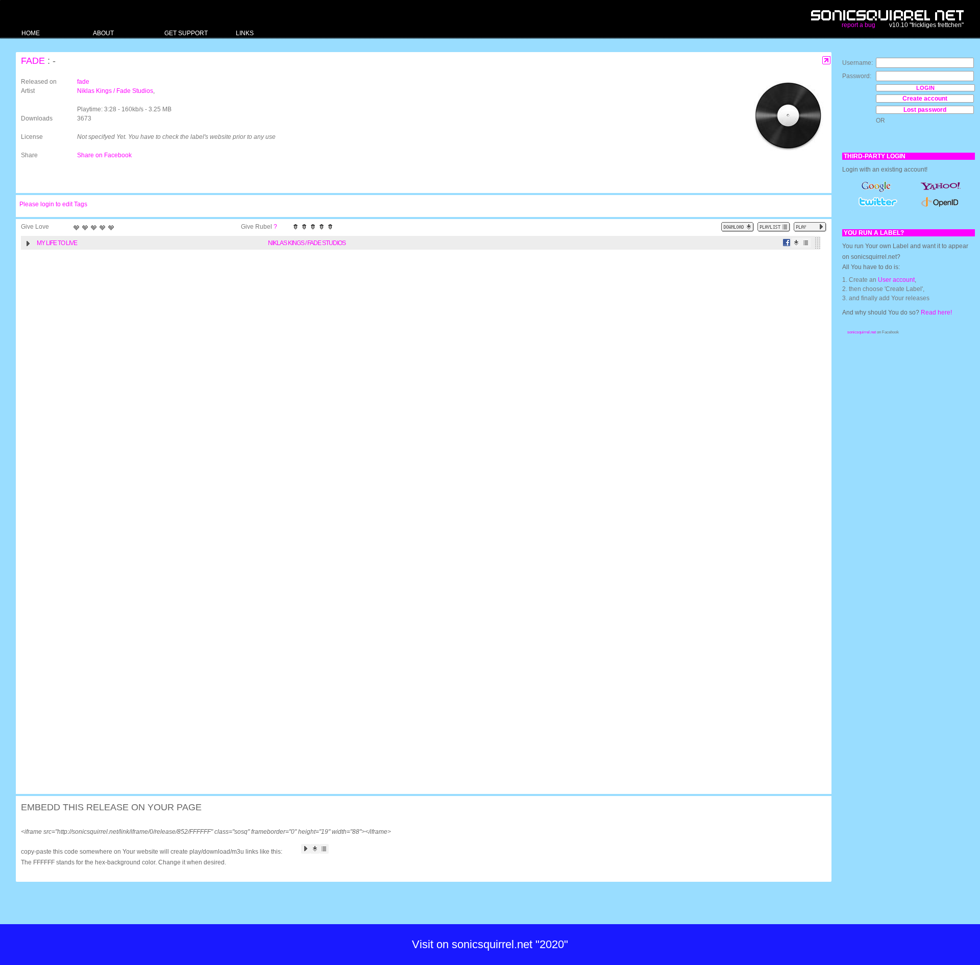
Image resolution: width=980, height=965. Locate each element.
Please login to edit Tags (53, 204)
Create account (924, 98)
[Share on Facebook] (787, 243)
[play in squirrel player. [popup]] (810, 227)
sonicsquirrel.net (861, 332)
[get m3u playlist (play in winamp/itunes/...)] (773, 227)
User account (896, 279)
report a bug (858, 25)
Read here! (936, 312)
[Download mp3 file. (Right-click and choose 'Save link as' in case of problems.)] (796, 243)
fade (33, 61)
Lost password (924, 109)
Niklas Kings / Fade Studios (115, 90)
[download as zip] (737, 227)
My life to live (57, 243)
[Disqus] (418, 387)
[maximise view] (826, 60)
